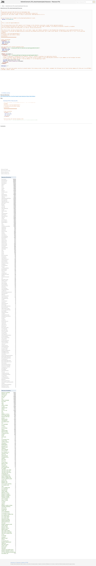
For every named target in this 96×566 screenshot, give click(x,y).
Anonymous (8, 256)
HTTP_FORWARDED (8, 511)
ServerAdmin (8, 332)
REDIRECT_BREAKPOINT (8, 542)
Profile (8, 435)
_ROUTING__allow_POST (8, 472)
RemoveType (8, 270)
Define (8, 254)
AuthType (8, 233)
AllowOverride (5, 96)
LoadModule (8, 290)
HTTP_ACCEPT (8, 450)
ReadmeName (8, 269)
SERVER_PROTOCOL (8, 521)
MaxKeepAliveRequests (8, 356)
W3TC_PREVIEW (8, 449)
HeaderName (8, 273)
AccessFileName (8, 347)
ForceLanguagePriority (8, 309)
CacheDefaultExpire (8, 378)
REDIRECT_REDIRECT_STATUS (8, 551)
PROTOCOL (8, 547)
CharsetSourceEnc (8, 295)
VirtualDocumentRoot (8, 226)
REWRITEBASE (8, 444)
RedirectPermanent (8, 276)
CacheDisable (8, 328)
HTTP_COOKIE (8, 428)
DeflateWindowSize (8, 387)
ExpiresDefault (8, 195)
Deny (10, 96)
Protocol (8, 266)
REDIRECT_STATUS (8, 414)
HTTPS (8, 397)
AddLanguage (8, 283)
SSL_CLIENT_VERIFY (8, 516)
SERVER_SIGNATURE (8, 520)
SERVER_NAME (8, 430)
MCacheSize (8, 363)
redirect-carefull (8, 500)
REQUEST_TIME (8, 526)
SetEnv (8, 224)
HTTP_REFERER (8, 424)
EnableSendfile (8, 349)
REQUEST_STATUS (8, 528)
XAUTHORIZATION (8, 467)
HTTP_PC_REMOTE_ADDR (8, 478)
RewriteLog (8, 326)
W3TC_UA (8, 461)
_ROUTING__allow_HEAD (8, 469)
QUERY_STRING (8, 405)
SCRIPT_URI (8, 510)
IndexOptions (8, 257)
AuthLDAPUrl (8, 325)
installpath (8, 537)
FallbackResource (8, 259)
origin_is (8, 504)
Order (31, 96)
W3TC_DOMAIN (8, 499)
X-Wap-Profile (8, 440)
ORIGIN (8, 409)
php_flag (8, 207)
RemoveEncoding (8, 327)
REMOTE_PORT (8, 538)
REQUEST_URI (8, 393)
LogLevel (8, 344)
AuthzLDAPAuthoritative (8, 335)
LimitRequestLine (8, 376)
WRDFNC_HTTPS (8, 492)
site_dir (8, 534)
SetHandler (8, 249)
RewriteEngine (8, 180)
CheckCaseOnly (8, 331)
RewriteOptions (8, 237)
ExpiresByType (8, 200)
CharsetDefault (8, 293)
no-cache (8, 426)
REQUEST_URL (8, 481)
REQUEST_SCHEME (8, 496)
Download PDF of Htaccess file (10, 100)
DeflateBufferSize (8, 370)
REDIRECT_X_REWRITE (8, 495)
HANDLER (8, 448)
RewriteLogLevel (8, 321)
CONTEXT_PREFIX (8, 442)
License (8, 92)
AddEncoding (8, 211)
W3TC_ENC (8, 437)
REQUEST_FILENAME (8, 392)
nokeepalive (8, 443)
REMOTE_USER (8, 447)
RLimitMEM (8, 369)
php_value (8, 203)
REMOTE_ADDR (8, 431)
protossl (8, 418)
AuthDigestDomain (8, 346)
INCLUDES (8, 401)
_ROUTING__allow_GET (8, 471)
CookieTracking (8, 345)
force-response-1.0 (8, 452)
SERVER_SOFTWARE (8, 519)
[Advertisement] (46, 81)
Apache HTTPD (24, 562)
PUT (8, 423)
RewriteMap (8, 311)
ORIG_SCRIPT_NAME (8, 530)
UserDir (8, 299)
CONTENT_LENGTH (8, 497)
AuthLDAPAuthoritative (8, 364)
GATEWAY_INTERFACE (8, 506)
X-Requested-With (8, 433)
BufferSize (8, 379)
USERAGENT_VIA (8, 473)
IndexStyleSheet (8, 285)
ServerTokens (8, 219)
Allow (3, 6)
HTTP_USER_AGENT (8, 415)
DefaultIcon (8, 287)
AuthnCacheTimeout (8, 380)
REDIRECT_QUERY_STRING (8, 505)
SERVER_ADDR (8, 419)
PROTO (8, 429)
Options (27, 96)
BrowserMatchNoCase (8, 306)
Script (8, 193)
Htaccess (19, 562)
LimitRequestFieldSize (8, 374)
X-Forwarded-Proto (8, 439)
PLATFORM (8, 535)
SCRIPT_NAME (8, 491)
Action (8, 251)
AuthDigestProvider (8, 314)
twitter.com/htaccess (5, 173)
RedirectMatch (8, 222)
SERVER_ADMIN (8, 456)
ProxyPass (8, 317)
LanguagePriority (8, 298)
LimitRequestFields (8, 373)
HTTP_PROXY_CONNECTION (8, 514)
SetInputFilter (8, 338)
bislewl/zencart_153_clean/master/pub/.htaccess (16, 6)
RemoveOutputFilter (8, 337)
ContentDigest (8, 300)
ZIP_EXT (8, 539)
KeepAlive (8, 264)
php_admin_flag (8, 330)
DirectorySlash (8, 261)
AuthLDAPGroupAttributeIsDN (8, 382)
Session (8, 232)
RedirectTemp (8, 231)
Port (8, 223)
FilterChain (8, 238)
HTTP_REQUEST (8, 488)
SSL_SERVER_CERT (8, 515)
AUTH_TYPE (8, 507)
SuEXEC (8, 383)
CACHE (8, 434)
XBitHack (8, 294)
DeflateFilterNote (8, 312)
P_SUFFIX (8, 501)
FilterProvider (8, 240)
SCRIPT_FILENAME (8, 400)
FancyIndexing (8, 260)
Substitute (8, 302)
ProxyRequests (8, 359)
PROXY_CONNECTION (8, 476)
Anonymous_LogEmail (8, 366)
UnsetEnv (8, 313)
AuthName (8, 230)
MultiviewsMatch (8, 341)
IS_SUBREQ (8, 468)
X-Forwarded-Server (8, 513)
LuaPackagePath (8, 342)
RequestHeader (8, 216)
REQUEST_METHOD (8, 416)
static (8, 402)
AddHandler (8, 228)
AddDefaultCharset (8, 202)
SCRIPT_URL (8, 480)
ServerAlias (8, 354)
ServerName (8, 281)
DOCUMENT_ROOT (8, 421)
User (8, 212)
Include (19, 96)
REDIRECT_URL (8, 482)
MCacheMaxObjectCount (8, 361)
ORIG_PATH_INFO (8, 544)
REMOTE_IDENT (8, 529)
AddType (8, 197)
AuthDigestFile (8, 333)
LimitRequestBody (8, 268)
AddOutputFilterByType (8, 198)
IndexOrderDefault (8, 289)
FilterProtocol (8, 241)
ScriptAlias (8, 319)
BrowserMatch (8, 221)
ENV (8, 399)
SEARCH (8, 458)
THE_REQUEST (8, 420)
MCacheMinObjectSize (8, 357)
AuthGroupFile (8, 245)
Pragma (8, 425)
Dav (8, 278)
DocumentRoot (8, 284)
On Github (3, 92)
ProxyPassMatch (8, 336)
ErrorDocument (8, 192)
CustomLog (8, 322)
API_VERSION (8, 509)
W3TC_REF (8, 464)
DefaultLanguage (8, 262)
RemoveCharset (8, 307)
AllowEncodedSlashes (8, 350)
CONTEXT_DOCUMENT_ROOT (8, 549)
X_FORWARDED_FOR (8, 475)
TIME (8, 404)
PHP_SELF (8, 523)
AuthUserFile (8, 235)
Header (16, 96)
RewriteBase (8, 183)
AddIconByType (8, 297)
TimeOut (8, 271)
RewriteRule (8, 179)
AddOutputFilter (8, 247)
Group (8, 252)
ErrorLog (8, 371)
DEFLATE (8, 396)
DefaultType (8, 304)
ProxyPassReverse (8, 340)
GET (8, 411)
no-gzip (8, 406)
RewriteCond (8, 181)
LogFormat (8, 323)
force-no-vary (8, 410)
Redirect (33, 96)
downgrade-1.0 (8, 445)
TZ (8, 438)
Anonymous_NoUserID (8, 365)
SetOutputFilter (8, 213)
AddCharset (8, 214)
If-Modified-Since (8, 457)
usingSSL (8, 502)
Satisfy (8, 218)
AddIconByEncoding (8, 308)
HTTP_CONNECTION (8, 487)
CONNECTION (8, 466)
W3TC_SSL (8, 454)
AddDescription (8, 280)
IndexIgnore (24, 96)
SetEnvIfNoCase (8, 208)
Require (8, 204)
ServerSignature (8, 236)
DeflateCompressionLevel (8, 292)
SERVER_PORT (8, 407)
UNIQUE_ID (8, 543)
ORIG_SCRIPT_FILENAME (8, 532)
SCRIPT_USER (8, 545)
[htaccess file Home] (2, 1)
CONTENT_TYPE (8, 453)
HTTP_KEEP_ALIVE (8, 485)
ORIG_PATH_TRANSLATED (8, 533)
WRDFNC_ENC (8, 490)
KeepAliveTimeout (8, 385)
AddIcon (8, 275)
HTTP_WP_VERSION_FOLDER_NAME (8, 552)
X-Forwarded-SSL (8, 540)
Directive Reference (5, 172)
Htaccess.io (13, 562)
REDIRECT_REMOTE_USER (8, 524)
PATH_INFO (8, 459)
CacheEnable (8, 375)
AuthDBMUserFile (8, 351)
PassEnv (8, 318)
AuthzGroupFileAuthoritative (8, 355)
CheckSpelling (8, 288)
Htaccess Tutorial (4, 169)
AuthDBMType (8, 368)
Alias (8, 250)
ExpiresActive (8, 194)
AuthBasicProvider (8, 274)
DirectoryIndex (8, 199)
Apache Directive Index (5, 170)
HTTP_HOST (8, 395)
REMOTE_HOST (8, 463)
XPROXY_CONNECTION (8, 477)
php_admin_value (8, 279)
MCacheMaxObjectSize (8, 360)
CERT (8, 486)
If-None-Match (8, 462)
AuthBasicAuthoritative (8, 316)
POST (8, 412)
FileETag (8, 205)
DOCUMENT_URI (8, 553)
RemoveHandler (8, 255)
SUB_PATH (8, 548)
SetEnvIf (8, 217)
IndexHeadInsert (8, 303)
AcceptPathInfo (8, 265)
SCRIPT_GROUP (8, 525)
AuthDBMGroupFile (8, 352)
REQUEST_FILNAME (8, 494)
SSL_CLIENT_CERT (8, 518)
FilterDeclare (8, 242)
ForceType (13, 96)
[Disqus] (46, 145)
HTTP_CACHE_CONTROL (8, 483)
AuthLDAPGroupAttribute (8, 384)
